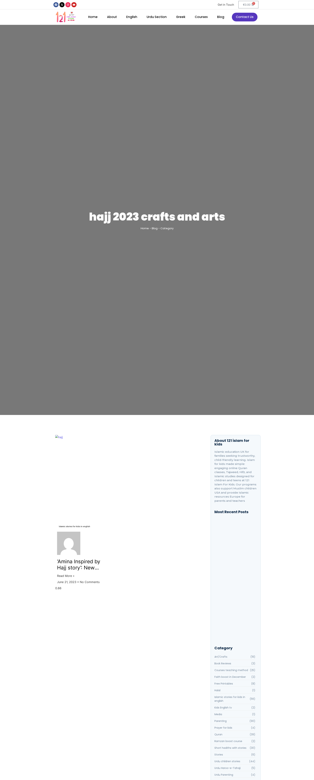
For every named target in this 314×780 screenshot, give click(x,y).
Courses (201, 17)
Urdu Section (157, 17)
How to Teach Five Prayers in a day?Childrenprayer (234, 550)
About (112, 17)
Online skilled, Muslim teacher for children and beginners (233, 538)
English (131, 17)
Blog (220, 17)
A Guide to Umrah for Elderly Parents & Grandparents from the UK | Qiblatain (234, 601)
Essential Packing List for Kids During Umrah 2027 (233, 613)
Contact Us (244, 17)
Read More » (66, 576)
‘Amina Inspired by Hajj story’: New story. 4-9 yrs (78, 565)
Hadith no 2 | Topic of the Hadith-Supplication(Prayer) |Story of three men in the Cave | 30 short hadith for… (235, 573)
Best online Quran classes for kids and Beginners (234, 528)
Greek (180, 17)
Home (93, 17)
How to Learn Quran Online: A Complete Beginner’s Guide (233, 629)
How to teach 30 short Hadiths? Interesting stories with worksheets (235, 562)
